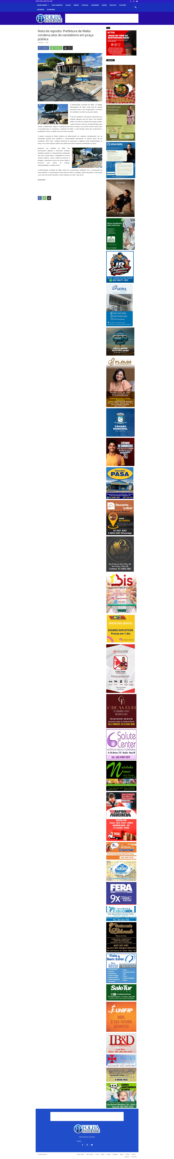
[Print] (49, 198)
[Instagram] (134, 1)
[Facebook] (130, 1)
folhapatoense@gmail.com (89, 1141)
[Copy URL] (79, 48)
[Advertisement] (101, 18)
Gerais (76, 5)
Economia (51, 9)
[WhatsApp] (44, 198)
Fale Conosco (57, 5)
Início (39, 27)
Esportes (40, 9)
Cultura (122, 5)
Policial (85, 5)
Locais (68, 5)
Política (113, 5)
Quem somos (42, 5)
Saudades (95, 5)
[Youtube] (137, 1)
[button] (135, 7)
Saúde (104, 5)
